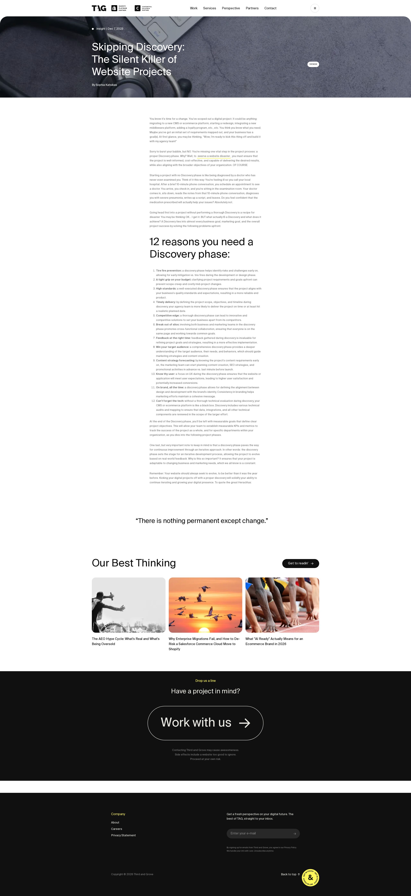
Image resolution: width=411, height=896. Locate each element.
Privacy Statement (123, 835)
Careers (116, 829)
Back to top (288, 874)
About (115, 822)
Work (193, 8)
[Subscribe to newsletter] (295, 833)
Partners (252, 8)
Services (209, 8)
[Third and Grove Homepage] (110, 8)
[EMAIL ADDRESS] (263, 833)
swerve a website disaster (214, 156)
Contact (270, 8)
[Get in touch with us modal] (310, 877)
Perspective (231, 8)
